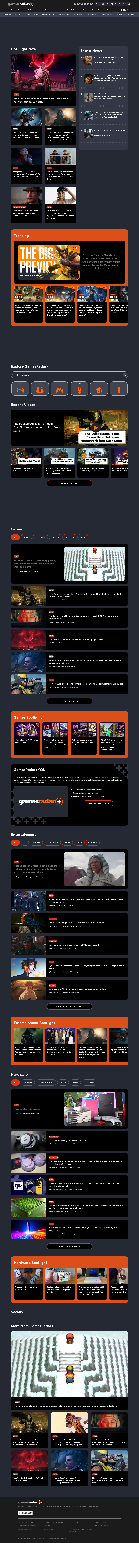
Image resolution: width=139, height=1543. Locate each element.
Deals (59, 10)
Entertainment (34, 10)
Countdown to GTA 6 (31, 14)
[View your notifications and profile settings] (120, 4)
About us (73, 1526)
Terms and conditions (26, 1522)
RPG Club (18, 14)
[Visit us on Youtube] (81, 4)
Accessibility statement (27, 1526)
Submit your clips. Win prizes (125, 14)
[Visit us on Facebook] (85, 4)
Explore (110, 10)
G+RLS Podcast (77, 14)
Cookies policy (100, 1522)
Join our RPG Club (107, 14)
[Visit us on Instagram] (88, 4)
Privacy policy (74, 1522)
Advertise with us (101, 1526)
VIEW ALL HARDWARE (69, 1246)
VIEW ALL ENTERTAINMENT (69, 1006)
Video (85, 10)
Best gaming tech (92, 14)
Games (20, 10)
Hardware (48, 10)
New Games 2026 (63, 14)
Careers (47, 1526)
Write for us (48, 1529)
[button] (126, 4)
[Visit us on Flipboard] (78, 4)
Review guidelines (24, 1529)
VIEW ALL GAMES (69, 701)
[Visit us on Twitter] (75, 4)
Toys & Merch (72, 10)
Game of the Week (48, 14)
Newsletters (97, 10)
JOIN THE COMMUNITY (98, 803)
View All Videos (69, 483)
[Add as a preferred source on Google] (25, 1513)
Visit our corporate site (90, 1506)
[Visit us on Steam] (91, 4)
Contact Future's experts (53, 1522)
